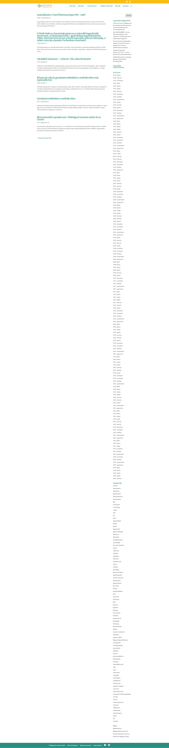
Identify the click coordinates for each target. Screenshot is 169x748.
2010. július (116, 468)
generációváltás (118, 572)
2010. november (118, 457)
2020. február (117, 219)
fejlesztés (116, 551)
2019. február (117, 243)
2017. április (116, 300)
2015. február (117, 370)
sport (114, 670)
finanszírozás (117, 561)
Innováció (116, 586)
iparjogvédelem (118, 591)
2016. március (117, 335)
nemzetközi (116, 648)
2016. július (116, 324)
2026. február (117, 78)
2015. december (118, 343)
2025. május (117, 88)
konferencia (116, 613)
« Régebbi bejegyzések (44, 138)
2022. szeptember (118, 145)
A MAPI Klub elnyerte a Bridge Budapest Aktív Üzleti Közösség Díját (122, 59)
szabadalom (116, 678)
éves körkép (116, 542)
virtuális (115, 721)
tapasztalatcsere (118, 691)
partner (115, 653)
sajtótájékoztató (118, 664)
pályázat (115, 651)
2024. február (117, 105)
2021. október (117, 167)
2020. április (117, 213)
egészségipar (117, 521)
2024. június (117, 102)
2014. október (117, 381)
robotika (115, 662)
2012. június (116, 443)
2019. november (118, 227)
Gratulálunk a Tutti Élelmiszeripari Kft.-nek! (61, 14)
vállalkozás (116, 708)
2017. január (117, 308)
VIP (114, 718)
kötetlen (115, 615)
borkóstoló (116, 504)
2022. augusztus (118, 148)
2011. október (117, 451)
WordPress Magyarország (121, 736)
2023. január (117, 135)
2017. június (116, 294)
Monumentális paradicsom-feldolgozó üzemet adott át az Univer (69, 118)
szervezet (116, 689)
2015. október (117, 348)
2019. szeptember (118, 232)
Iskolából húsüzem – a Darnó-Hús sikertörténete (64, 58)
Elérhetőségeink (72, 745)
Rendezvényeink (107, 6)
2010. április (116, 476)
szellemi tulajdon (118, 686)
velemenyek (116, 710)
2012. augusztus (118, 438)
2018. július (116, 262)
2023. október (117, 113)
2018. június (116, 264)
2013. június (116, 413)
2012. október (117, 432)
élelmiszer (116, 534)
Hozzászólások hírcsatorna (121, 734)
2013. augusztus (118, 408)
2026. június (117, 75)
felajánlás (116, 556)
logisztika (116, 634)
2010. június (116, 470)
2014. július (116, 386)
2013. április (116, 419)
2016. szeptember (118, 319)
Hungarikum (117, 580)
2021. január (117, 189)
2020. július (116, 205)
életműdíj (116, 537)
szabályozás (116, 680)
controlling (116, 507)
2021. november (118, 164)
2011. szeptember (118, 454)
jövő (114, 594)
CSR (114, 513)
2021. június (116, 175)
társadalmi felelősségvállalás (122, 694)
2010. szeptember (118, 462)
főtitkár (115, 567)
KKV (114, 602)
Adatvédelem (97, 745)
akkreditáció (117, 488)
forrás (115, 564)
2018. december (118, 248)
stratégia (116, 675)
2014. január (117, 403)
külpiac (115, 629)
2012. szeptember (118, 435)
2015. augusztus (118, 354)
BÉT (114, 502)
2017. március (117, 302)
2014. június (116, 389)
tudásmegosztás (118, 702)
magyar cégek (117, 637)
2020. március (117, 216)
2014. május (116, 392)
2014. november (118, 378)
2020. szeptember (118, 200)
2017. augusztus (118, 289)
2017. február (117, 305)
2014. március (117, 397)
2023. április (117, 129)
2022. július (116, 151)
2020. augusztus (118, 202)
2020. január (117, 221)
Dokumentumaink (85, 745)
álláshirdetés (117, 494)
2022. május (117, 153)
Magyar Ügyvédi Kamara (120, 640)
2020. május (117, 210)
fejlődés (115, 553)
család (115, 510)
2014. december (118, 376)
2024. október (117, 97)
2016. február (117, 338)
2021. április (116, 181)
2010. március (117, 478)
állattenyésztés (118, 496)
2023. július (116, 121)
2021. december (118, 162)
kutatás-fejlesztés (118, 632)
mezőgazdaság (117, 645)
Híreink (117, 6)
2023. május (117, 126)
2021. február (117, 186)
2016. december (118, 311)
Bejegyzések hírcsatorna (120, 731)
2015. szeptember (118, 351)
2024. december (118, 94)
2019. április (116, 237)
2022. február (117, 159)
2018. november (118, 251)
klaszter (115, 605)
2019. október (117, 229)
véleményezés (117, 713)
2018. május (116, 267)
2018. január (117, 275)
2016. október (117, 316)
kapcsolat (116, 597)
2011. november (118, 449)
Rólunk (80, 6)
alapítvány (116, 491)
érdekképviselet (118, 540)
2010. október (117, 459)
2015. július (116, 357)
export (115, 548)
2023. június (117, 124)
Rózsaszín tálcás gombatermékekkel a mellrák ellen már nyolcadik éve (68, 78)
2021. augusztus (118, 170)
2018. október (117, 254)
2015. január (117, 373)
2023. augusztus (118, 118)
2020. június (117, 208)
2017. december (118, 278)
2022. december (118, 137)
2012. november (118, 430)
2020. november (118, 194)
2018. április (116, 270)
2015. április (116, 365)
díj (114, 515)
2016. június (116, 327)
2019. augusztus (118, 235)
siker (114, 667)
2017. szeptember (118, 286)
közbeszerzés (117, 618)
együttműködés (118, 532)
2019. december (118, 224)
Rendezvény (116, 659)
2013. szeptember (118, 405)
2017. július (116, 292)
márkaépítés (117, 643)
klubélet (115, 607)
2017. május (116, 297)
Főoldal (72, 6)
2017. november (118, 281)
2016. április (116, 332)
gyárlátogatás (117, 575)
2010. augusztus (118, 465)
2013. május (116, 416)
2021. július (116, 172)
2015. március (117, 367)
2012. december (118, 427)
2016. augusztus (118, 321)
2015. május (116, 362)
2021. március (117, 183)
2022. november (118, 140)
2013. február (117, 424)
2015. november (118, 346)
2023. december (118, 110)
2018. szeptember (118, 256)
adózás (115, 486)
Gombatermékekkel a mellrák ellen (56, 98)
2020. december (118, 191)
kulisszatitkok (117, 626)
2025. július (116, 83)
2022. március (117, 156)
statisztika (116, 672)
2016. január (117, 340)
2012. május (116, 446)
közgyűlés (116, 621)
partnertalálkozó (118, 656)
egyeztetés (116, 529)
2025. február (117, 91)
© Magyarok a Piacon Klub (57, 745)
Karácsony (116, 599)
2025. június (117, 86)
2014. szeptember (118, 384)
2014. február (117, 400)
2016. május (116, 329)
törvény (115, 697)
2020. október (117, 197)
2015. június (116, 359)
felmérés (115, 559)
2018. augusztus (118, 259)
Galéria (126, 6)
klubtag (115, 610)
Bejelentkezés (117, 728)
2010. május (116, 473)
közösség (116, 624)
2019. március (117, 240)
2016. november (118, 313)
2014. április (116, 394)
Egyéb (115, 523)
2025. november (118, 80)
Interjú (115, 588)
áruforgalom (117, 499)
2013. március (117, 421)
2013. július (116, 411)
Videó (114, 716)
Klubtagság (92, 6)
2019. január (117, 246)
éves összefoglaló (118, 545)
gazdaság (116, 570)
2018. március (117, 273)
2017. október (117, 283)
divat (114, 518)
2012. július (116, 440)
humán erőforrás (118, 578)
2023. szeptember (118, 116)
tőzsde (115, 699)
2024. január (117, 107)
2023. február (117, 132)
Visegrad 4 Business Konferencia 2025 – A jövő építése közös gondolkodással (122, 52)
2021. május (116, 178)
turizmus (116, 705)
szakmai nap (117, 683)
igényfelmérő (117, 583)
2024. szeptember (118, 99)
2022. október (117, 143)
